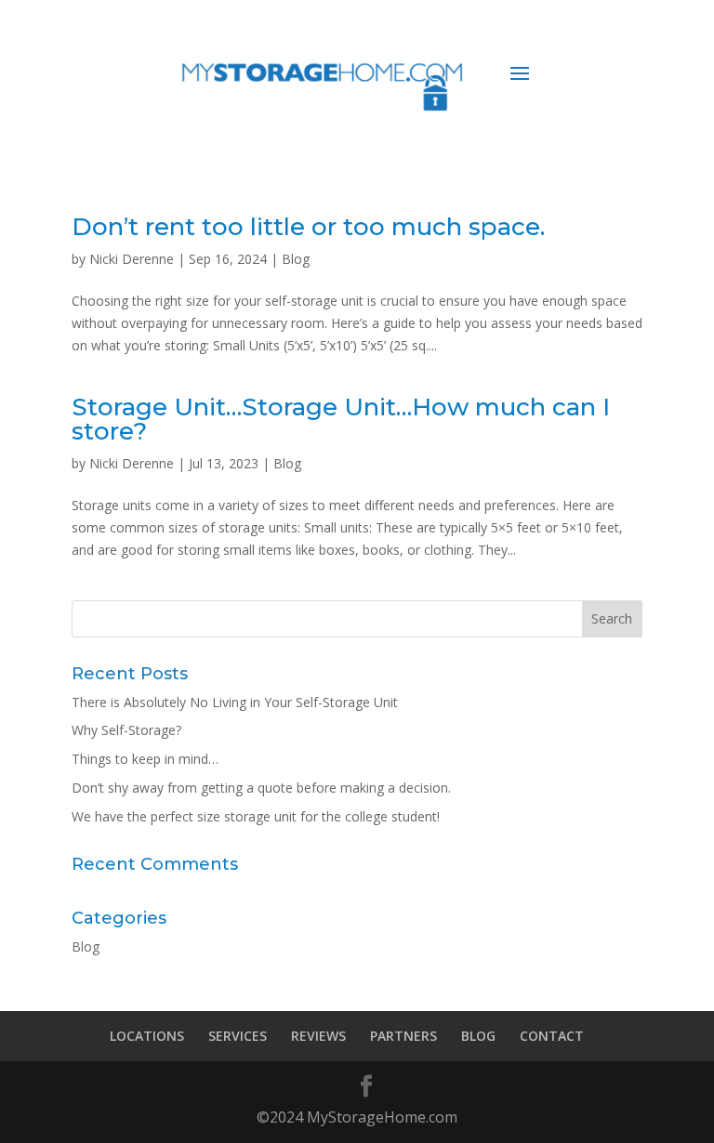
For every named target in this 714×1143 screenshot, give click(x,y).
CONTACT (552, 1035)
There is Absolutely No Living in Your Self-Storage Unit (235, 702)
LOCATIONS (147, 1035)
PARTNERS (403, 1035)
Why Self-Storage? (126, 730)
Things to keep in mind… (145, 759)
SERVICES (237, 1035)
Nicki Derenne (131, 259)
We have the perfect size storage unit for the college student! (256, 816)
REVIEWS (318, 1035)
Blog (296, 259)
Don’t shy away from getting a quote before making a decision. (261, 787)
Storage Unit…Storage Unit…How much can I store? (341, 419)
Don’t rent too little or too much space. (308, 227)
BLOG (478, 1035)
